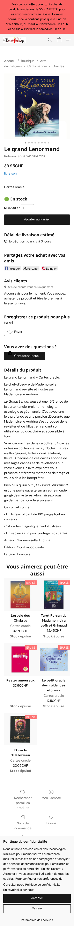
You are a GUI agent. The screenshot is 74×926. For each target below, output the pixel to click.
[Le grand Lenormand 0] (37, 106)
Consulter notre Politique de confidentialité (31, 884)
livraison (10, 173)
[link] (37, 919)
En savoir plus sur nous (18, 890)
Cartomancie (37, 66)
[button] (15, 40)
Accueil (9, 61)
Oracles (58, 66)
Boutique (28, 61)
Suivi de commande (22, 825)
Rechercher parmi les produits (23, 803)
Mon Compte (51, 798)
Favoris (51, 823)
